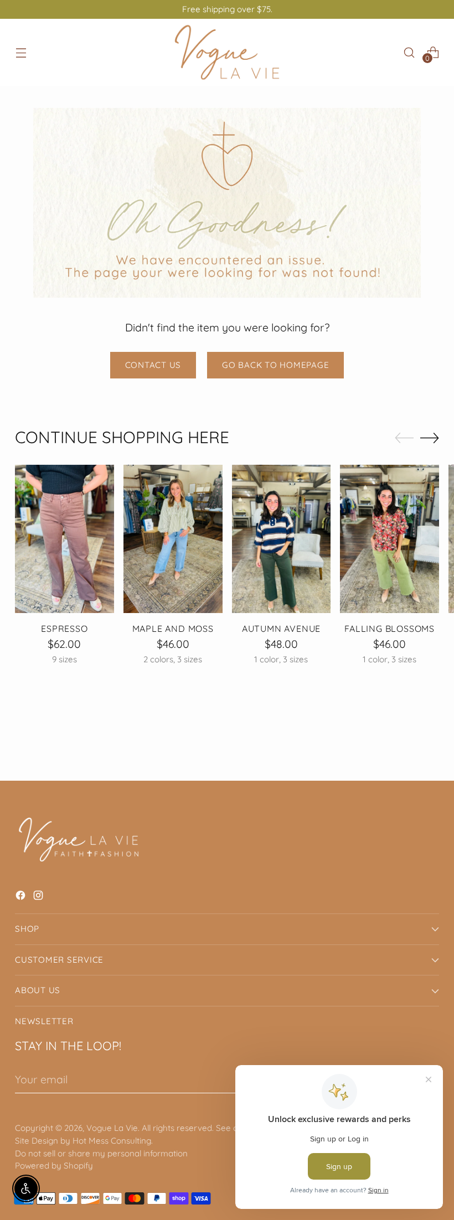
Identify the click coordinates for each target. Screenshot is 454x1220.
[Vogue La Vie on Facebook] (21, 897)
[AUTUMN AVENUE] (281, 539)
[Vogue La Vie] (227, 52)
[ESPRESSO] (64, 539)
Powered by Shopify (54, 1165)
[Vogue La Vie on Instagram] (39, 897)
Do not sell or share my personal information (101, 1153)
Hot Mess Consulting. (113, 1140)
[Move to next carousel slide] (429, 437)
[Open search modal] (409, 52)
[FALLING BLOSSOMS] (389, 539)
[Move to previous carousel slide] (404, 438)
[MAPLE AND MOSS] (173, 539)
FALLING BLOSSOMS (389, 628)
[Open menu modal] (20, 52)
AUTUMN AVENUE (281, 628)
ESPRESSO (64, 628)
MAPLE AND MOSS (173, 628)
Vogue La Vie (112, 1128)
